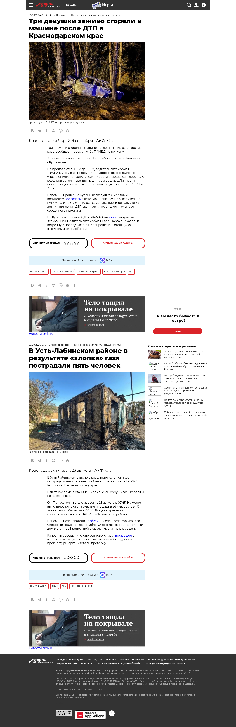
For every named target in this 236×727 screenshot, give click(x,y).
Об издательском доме (69, 659)
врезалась (73, 199)
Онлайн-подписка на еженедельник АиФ (172, 659)
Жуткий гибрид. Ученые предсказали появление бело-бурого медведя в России (185, 366)
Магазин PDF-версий (132, 659)
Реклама (111, 659)
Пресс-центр (95, 659)
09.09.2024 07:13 (38, 15)
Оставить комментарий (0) (118, 243)
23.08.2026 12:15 (37, 344)
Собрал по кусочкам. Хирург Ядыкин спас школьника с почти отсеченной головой (185, 415)
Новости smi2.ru (41, 334)
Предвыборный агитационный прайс (118, 663)
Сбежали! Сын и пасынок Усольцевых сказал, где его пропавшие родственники (185, 390)
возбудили (94, 521)
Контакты (86, 663)
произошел (123, 535)
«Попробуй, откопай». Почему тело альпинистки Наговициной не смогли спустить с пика (184, 378)
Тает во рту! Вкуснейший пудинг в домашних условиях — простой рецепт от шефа (183, 354)
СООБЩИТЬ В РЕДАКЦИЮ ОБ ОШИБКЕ (165, 663)
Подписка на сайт (66, 663)
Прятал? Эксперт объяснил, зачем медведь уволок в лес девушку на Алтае (183, 403)
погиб (114, 217)
